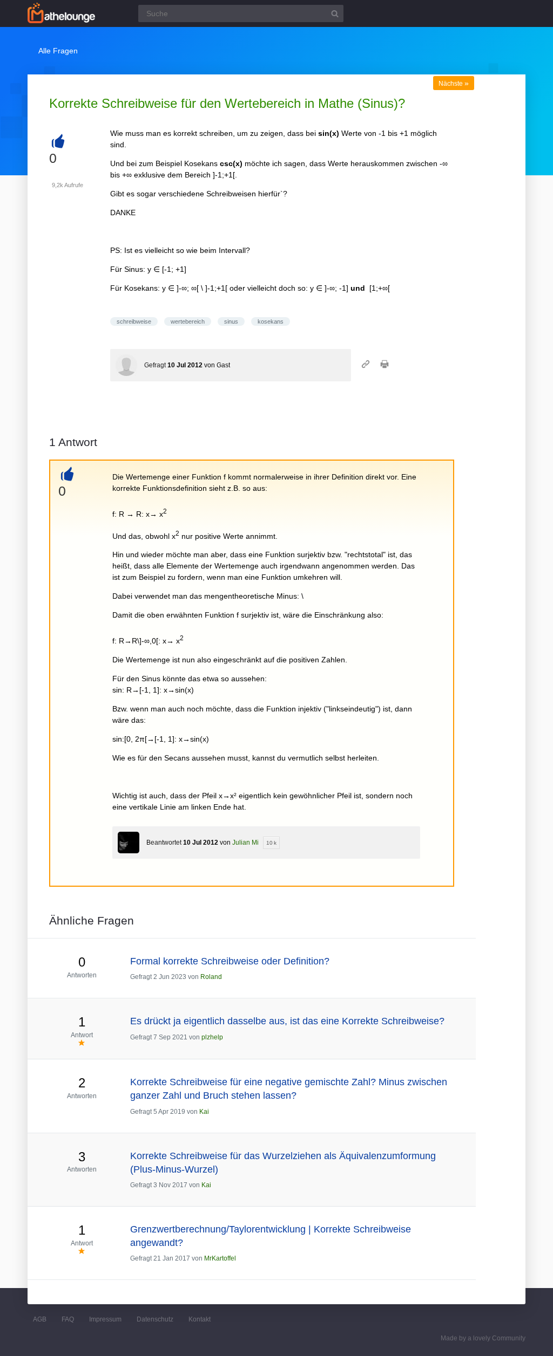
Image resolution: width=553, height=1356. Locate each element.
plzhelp (212, 1037)
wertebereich (188, 321)
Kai (204, 1111)
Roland (211, 977)
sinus (231, 321)
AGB (39, 1319)
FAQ (68, 1319)
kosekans (271, 321)
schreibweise (134, 321)
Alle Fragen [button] (58, 50)
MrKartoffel (220, 1258)
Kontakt (199, 1319)
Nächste (454, 83)
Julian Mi (245, 842)
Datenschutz (155, 1319)
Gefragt (155, 365)
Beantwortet (163, 842)
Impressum (105, 1319)
